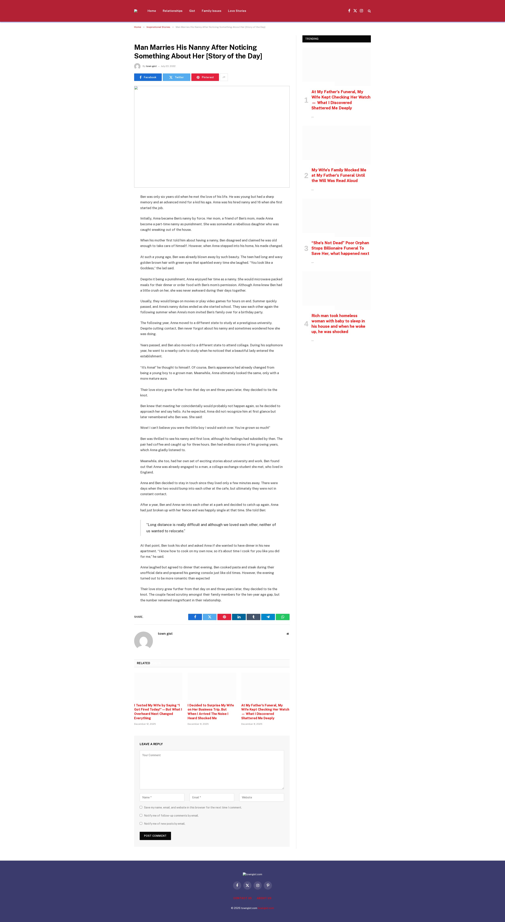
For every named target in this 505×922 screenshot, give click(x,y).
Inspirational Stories (150, 37)
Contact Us (242, 898)
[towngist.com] (135, 10)
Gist (192, 10)
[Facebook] (120, 207)
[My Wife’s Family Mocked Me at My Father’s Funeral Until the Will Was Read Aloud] (336, 145)
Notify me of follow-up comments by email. (171, 815)
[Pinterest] (120, 237)
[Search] (369, 11)
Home (152, 10)
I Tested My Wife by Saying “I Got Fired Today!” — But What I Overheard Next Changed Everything (158, 711)
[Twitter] (120, 217)
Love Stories (237, 10)
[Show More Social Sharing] (224, 77)
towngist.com (266, 908)
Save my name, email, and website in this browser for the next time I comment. (193, 807)
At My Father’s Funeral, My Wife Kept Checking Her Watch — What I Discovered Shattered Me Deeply (265, 711)
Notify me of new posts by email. (164, 823)
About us (264, 898)
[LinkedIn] (120, 227)
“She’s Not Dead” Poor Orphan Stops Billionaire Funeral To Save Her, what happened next (340, 248)
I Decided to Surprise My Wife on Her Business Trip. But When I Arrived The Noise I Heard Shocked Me (211, 711)
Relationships (172, 10)
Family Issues (211, 10)
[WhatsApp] (120, 257)
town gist (151, 66)
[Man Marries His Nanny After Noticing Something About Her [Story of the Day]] (212, 137)
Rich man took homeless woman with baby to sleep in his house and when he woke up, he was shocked (338, 323)
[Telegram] (120, 247)
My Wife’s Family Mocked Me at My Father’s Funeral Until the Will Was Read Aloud (338, 175)
